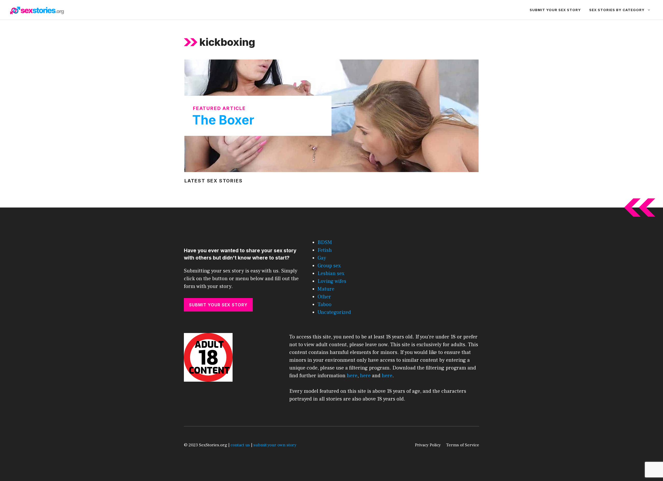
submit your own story (275, 445)
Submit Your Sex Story (555, 10)
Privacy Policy (428, 445)
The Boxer (223, 120)
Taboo (325, 304)
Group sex (329, 265)
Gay (322, 258)
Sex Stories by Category (617, 10)
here (352, 375)
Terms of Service (462, 445)
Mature (326, 289)
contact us (240, 445)
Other (324, 296)
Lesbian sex (331, 273)
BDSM (325, 242)
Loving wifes (332, 281)
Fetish (325, 250)
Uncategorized (334, 312)
